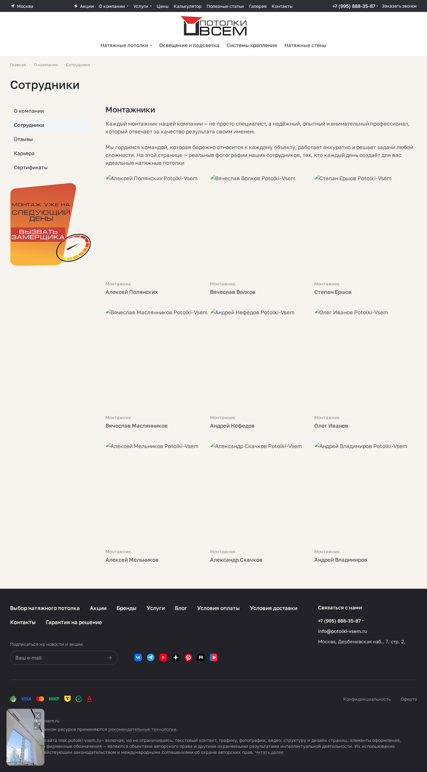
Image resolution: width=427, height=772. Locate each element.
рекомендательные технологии (142, 729)
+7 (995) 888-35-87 (353, 6)
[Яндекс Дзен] (176, 657)
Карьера (24, 153)
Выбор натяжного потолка (45, 608)
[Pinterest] (188, 657)
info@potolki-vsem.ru (342, 631)
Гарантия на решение (74, 622)
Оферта (409, 699)
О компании (29, 111)
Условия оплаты (218, 608)
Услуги (156, 608)
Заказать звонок (399, 5)
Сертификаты (31, 167)
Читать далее (269, 752)
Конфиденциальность (367, 699)
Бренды (126, 608)
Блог (181, 608)
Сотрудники (29, 125)
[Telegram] (150, 657)
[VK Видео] (213, 657)
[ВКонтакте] (138, 657)
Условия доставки (273, 608)
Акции (98, 608)
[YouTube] (163, 657)
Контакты (23, 622)
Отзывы (23, 139)
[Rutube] (201, 657)
